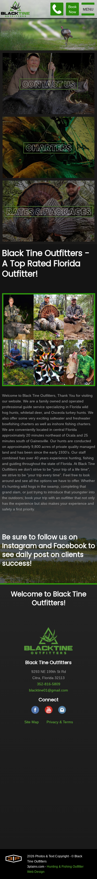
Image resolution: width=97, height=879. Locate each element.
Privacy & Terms (60, 722)
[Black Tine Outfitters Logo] (15, 9)
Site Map (31, 722)
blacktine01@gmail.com (48, 690)
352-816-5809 (48, 684)
